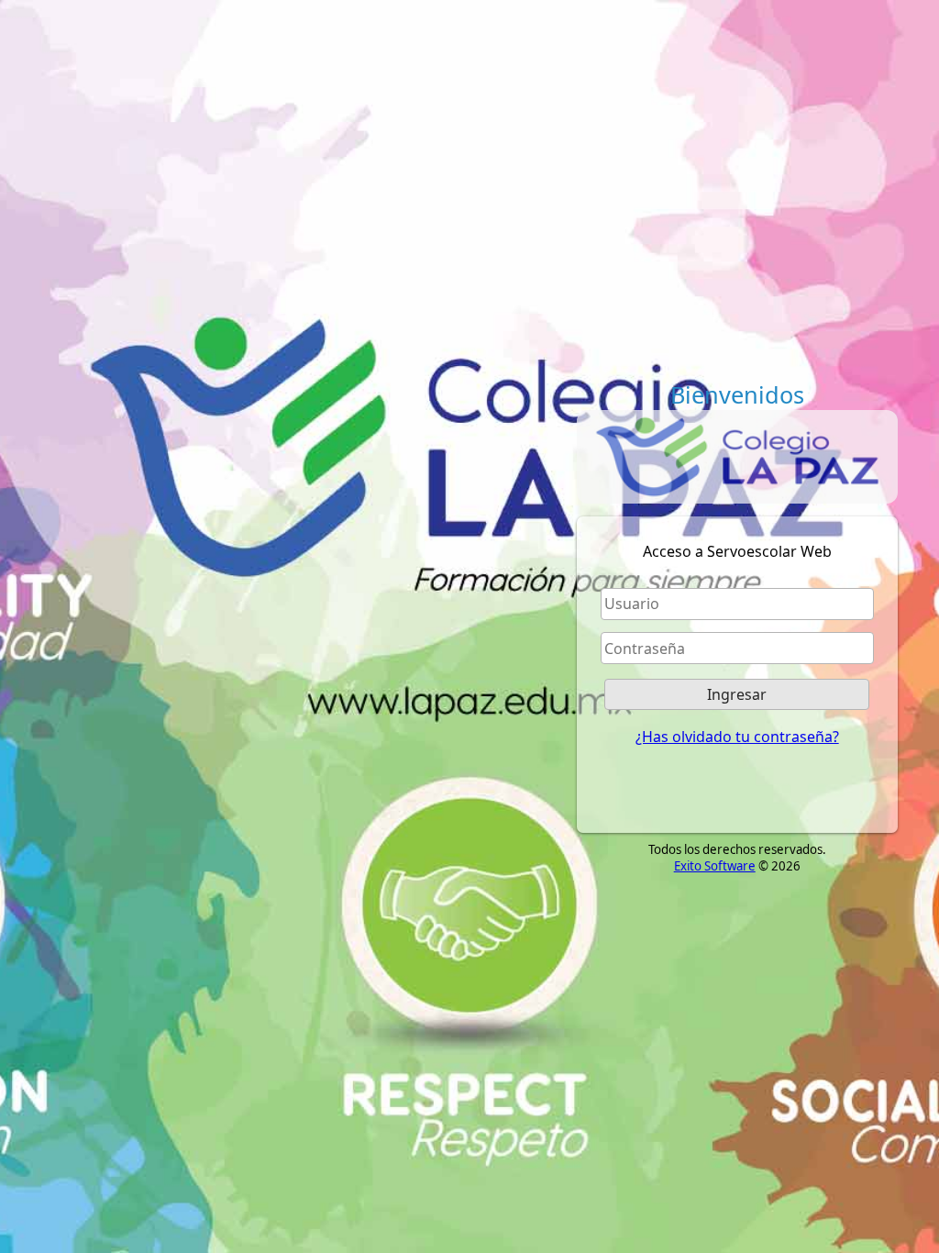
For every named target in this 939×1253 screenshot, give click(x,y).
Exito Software (715, 866)
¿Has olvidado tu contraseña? (737, 736)
